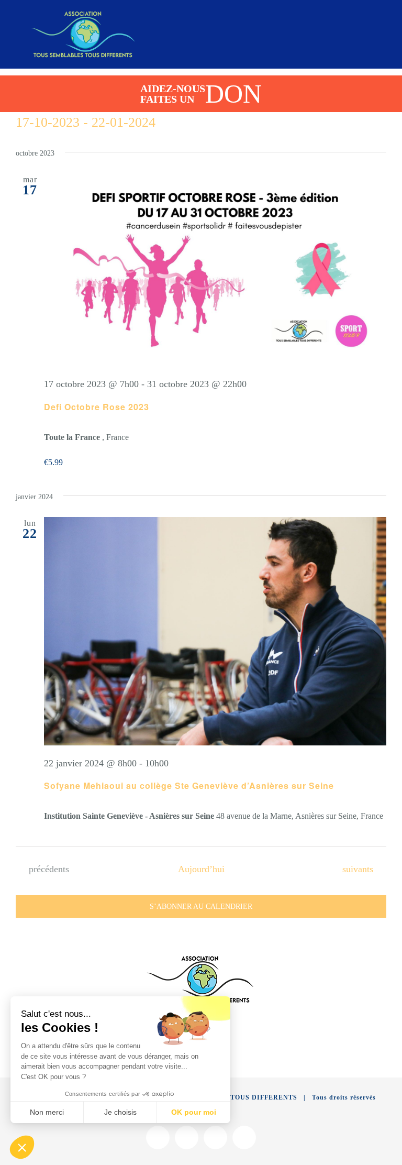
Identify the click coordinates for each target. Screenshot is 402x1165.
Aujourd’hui (201, 869)
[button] (22, 1147)
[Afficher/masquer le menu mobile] (382, 19)
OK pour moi (193, 1112)
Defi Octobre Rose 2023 (96, 407)
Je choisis (120, 1112)
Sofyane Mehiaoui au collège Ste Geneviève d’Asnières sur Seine (189, 785)
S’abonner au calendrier (201, 906)
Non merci (47, 1112)
